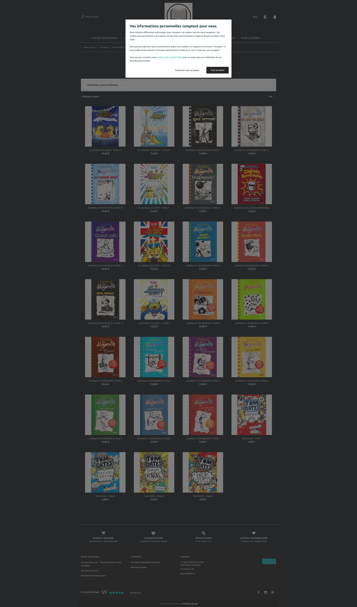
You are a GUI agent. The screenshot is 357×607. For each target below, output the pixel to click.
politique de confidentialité (170, 57)
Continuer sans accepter (187, 70)
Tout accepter (218, 70)
